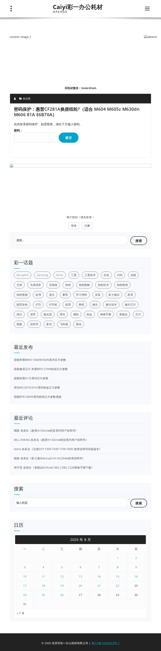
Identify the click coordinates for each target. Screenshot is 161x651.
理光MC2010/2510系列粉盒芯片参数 (37, 387)
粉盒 (89, 314)
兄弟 (19, 285)
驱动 (78, 324)
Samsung (42, 275)
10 (25, 576)
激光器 (47, 314)
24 (25, 595)
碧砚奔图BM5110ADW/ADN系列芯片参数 (40, 360)
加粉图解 (84, 285)
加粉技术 (103, 285)
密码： (18, 130)
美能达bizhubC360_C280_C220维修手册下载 (62, 467)
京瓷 (106, 275)
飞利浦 (64, 324)
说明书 (34, 324)
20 (80, 585)
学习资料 (81, 294)
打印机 (53, 304)
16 (136, 576)
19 (62, 585)
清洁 (19, 314)
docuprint (22, 275)
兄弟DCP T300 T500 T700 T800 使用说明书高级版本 (66, 449)
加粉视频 (22, 294)
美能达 (123, 314)
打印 (38, 304)
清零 (33, 314)
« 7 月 (20, 613)
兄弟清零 (35, 285)
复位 (52, 294)
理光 (62, 314)
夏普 (65, 294)
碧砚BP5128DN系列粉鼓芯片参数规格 (37, 397)
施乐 (95, 304)
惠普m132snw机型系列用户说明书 (53, 430)
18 (43, 585)
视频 (19, 324)
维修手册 (105, 314)
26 (62, 595)
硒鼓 (76, 314)
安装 (98, 294)
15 (117, 576)
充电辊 (53, 285)
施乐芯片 (130, 304)
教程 (81, 304)
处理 (38, 294)
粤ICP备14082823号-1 (105, 643)
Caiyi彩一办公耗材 (78, 6)
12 (62, 576)
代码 (120, 275)
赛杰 (49, 324)
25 (43, 595)
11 (43, 576)
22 (117, 585)
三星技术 (90, 275)
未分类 (27, 98)
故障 (68, 304)
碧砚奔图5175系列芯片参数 (31, 378)
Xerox (59, 275)
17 (25, 585)
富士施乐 (114, 294)
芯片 (138, 314)
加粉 (68, 285)
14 (99, 576)
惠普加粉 (22, 304)
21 (99, 585)
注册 (87, 225)
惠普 (130, 294)
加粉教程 (122, 285)
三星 (74, 275)
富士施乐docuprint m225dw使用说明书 (56, 458)
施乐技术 (111, 304)
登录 (74, 225)
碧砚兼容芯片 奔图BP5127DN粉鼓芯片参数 (41, 369)
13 (80, 576)
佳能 (133, 275)
